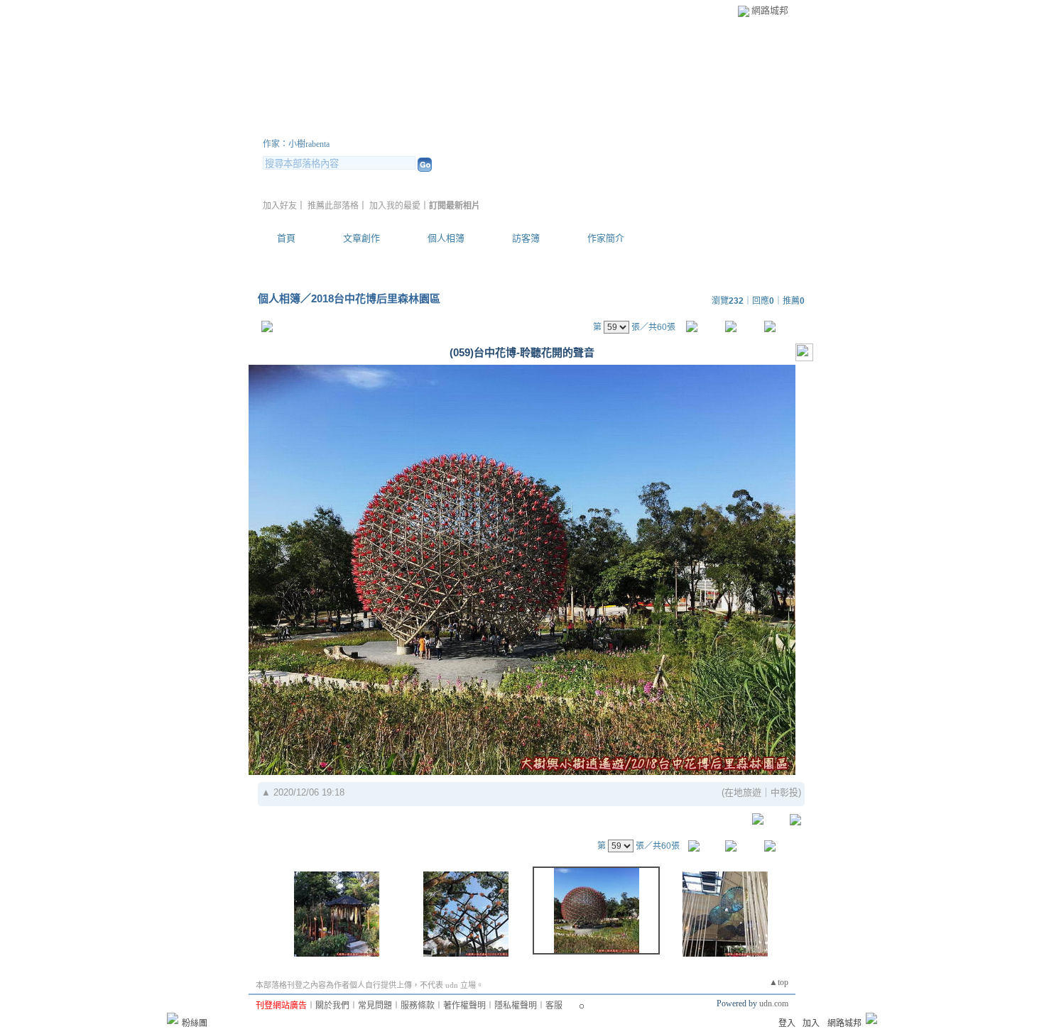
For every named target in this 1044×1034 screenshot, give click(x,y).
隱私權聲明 (515, 1006)
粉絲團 (194, 1023)
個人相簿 (446, 238)
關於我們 (332, 1006)
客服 (553, 1006)
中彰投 (784, 792)
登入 (786, 1023)
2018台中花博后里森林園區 (375, 298)
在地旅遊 (742, 792)
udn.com (773, 1003)
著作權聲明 (464, 1006)
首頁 (286, 238)
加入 (811, 1023)
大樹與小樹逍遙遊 (348, 126)
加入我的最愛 (394, 206)
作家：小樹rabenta (296, 144)
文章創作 (361, 238)
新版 (486, 126)
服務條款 (418, 1006)
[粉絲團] (172, 1018)
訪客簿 (526, 238)
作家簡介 (605, 238)
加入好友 (280, 206)
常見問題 (375, 1006)
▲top (778, 982)
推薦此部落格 (333, 206)
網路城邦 (769, 10)
